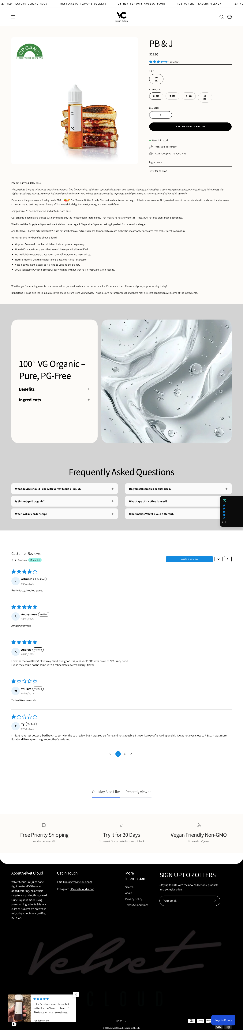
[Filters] (218, 559)
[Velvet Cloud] (121, 17)
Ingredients (155, 162)
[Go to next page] (132, 754)
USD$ (119, 1021)
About (128, 893)
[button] (222, 17)
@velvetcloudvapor (82, 889)
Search (129, 887)
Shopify (136, 1028)
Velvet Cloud (115, 1028)
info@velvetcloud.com (78, 882)
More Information (135, 876)
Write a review (189, 559)
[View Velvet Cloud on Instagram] (14, 1024)
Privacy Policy (133, 899)
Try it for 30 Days (158, 171)
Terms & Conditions (136, 905)
